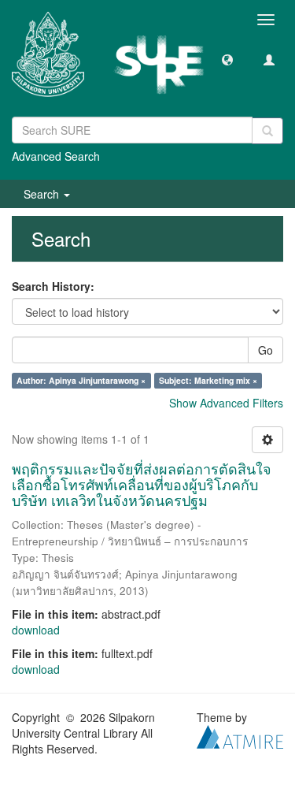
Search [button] (43, 194)
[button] (227, 59)
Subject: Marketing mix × (208, 380)
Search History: (53, 286)
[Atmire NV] (240, 735)
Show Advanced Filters (226, 403)
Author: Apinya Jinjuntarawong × (81, 380)
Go (265, 350)
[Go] (267, 130)
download (36, 630)
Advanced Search (56, 156)
